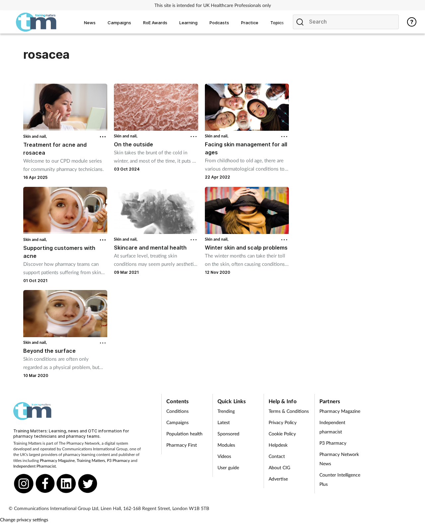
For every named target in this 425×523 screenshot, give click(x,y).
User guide (228, 467)
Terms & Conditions (289, 411)
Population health (184, 433)
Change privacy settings (24, 519)
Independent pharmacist (332, 426)
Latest (223, 422)
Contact (277, 456)
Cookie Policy (282, 433)
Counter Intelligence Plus (339, 479)
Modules (226, 445)
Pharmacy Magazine (57, 460)
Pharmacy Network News (339, 458)
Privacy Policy (283, 422)
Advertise (278, 479)
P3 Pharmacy (118, 460)
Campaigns (177, 422)
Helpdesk (278, 445)
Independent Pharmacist (34, 466)
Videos (224, 456)
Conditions (177, 411)
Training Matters (91, 460)
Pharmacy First (181, 445)
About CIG (279, 467)
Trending (226, 411)
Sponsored (228, 433)
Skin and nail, (35, 136)
